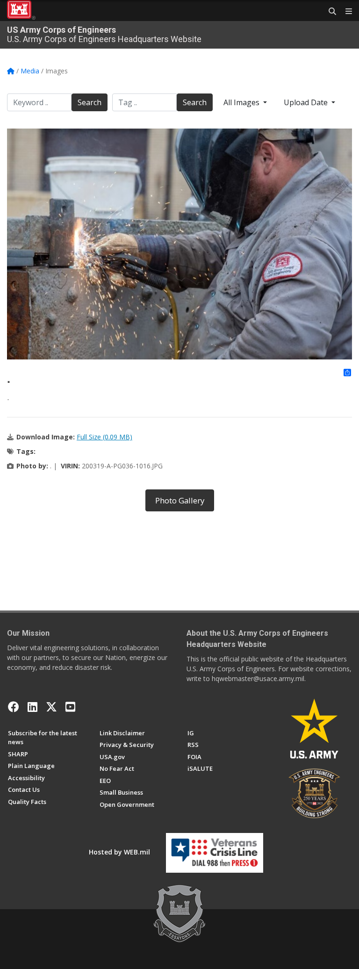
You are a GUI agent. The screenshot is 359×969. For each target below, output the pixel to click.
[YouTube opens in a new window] (70, 706)
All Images (242, 102)
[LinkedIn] (32, 706)
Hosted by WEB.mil (119, 851)
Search (89, 102)
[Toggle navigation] (345, 11)
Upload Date (307, 102)
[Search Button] (329, 11)
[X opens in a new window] (51, 706)
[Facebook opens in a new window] (13, 706)
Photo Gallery (179, 500)
